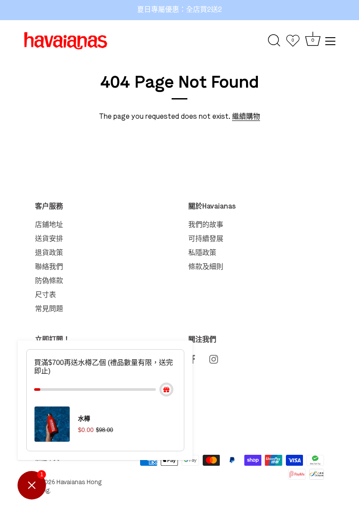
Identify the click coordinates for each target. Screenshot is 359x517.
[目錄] (330, 41)
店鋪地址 (49, 225)
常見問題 (49, 309)
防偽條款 (49, 281)
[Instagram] (213, 358)
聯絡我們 (49, 267)
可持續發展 (205, 239)
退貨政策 (49, 253)
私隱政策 (202, 253)
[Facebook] (192, 358)
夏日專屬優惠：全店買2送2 (179, 10)
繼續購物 (246, 116)
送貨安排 (49, 239)
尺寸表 (45, 295)
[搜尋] (274, 40)
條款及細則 (205, 267)
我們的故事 (205, 225)
